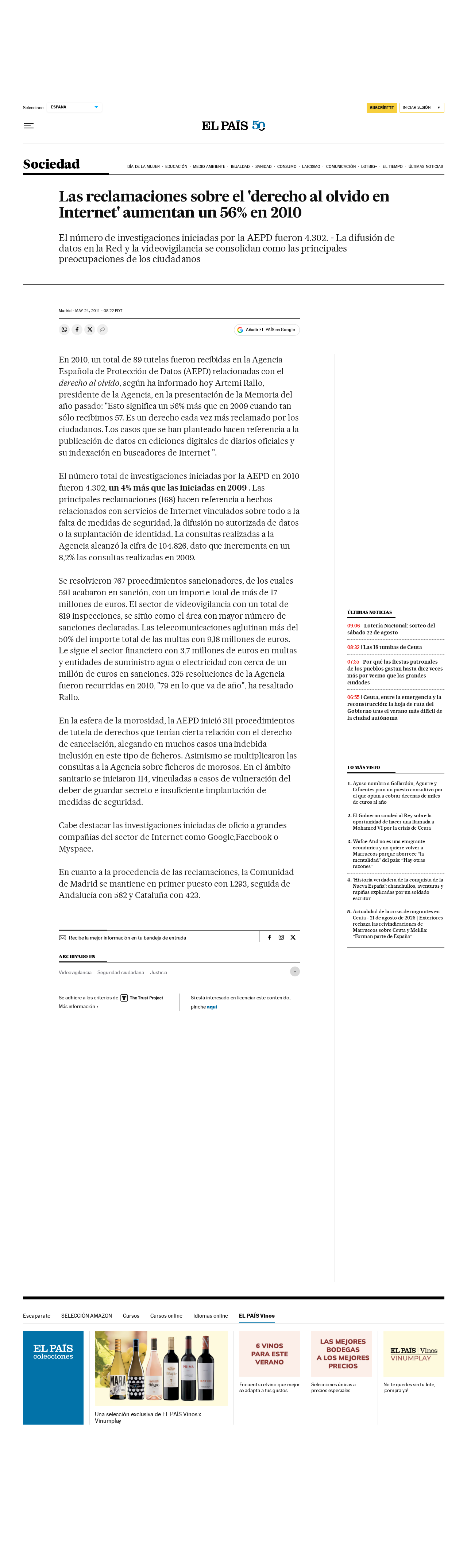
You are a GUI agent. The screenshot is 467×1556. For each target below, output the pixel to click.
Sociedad (51, 165)
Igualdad (240, 166)
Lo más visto (363, 767)
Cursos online (166, 1316)
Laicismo (311, 166)
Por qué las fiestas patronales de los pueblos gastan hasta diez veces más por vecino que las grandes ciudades (395, 672)
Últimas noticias (426, 166)
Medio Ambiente (209, 166)
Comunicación (341, 166)
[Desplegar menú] (29, 126)
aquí (212, 1006)
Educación (176, 166)
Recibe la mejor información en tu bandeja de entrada (127, 938)
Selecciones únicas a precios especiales (333, 1387)
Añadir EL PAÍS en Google (270, 329)
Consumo (287, 166)
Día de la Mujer (143, 166)
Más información (77, 1006)
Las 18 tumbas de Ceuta (392, 647)
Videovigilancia (75, 972)
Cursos (131, 1316)
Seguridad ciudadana (120, 972)
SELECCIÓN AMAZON (86, 1316)
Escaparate (36, 1316)
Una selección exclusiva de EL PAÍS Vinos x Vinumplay (148, 1417)
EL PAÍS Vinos (257, 1316)
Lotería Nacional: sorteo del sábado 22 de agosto (391, 629)
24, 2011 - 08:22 (98, 310)
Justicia (158, 972)
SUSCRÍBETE (382, 107)
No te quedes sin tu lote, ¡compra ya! (409, 1387)
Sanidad (263, 166)
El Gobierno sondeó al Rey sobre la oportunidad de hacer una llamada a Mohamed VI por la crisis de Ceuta (393, 821)
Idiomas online (210, 1316)
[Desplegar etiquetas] (295, 971)
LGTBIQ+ (369, 166)
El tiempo (393, 166)
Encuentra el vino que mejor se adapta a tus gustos (269, 1387)
